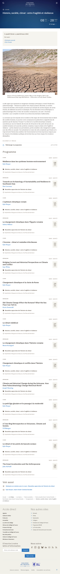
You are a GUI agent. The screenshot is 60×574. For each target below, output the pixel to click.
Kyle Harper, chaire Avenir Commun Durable (19, 489)
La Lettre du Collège (8, 522)
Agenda (5, 513)
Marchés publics (7, 534)
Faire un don (30, 556)
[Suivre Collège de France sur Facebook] (32, 547)
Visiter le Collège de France (10, 537)
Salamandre (36, 518)
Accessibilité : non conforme (43, 570)
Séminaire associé (10, 40)
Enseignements (29, 499)
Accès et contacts (14, 570)
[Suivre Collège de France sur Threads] (39, 547)
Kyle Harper (8, 42)
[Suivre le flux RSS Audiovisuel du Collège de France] (56, 547)
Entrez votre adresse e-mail (11, 550)
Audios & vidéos (7, 515)
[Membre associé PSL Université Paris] (36, 564)
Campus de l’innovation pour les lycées (42, 530)
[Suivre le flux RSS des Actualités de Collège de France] (53, 547)
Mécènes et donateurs (8, 539)
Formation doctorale (8, 530)
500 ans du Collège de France (10, 525)
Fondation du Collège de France (40, 522)
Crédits (33, 570)
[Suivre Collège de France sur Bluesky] (42, 547)
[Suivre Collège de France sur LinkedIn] (46, 547)
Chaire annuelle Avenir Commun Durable (44, 497)
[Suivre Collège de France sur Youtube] (49, 547)
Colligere (35, 520)
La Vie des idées (37, 527)
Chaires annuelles (28, 497)
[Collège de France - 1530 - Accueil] (30, 4)
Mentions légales (25, 570)
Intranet (35, 513)
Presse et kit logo (7, 527)
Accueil (4, 497)
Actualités (5, 520)
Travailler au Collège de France (11, 532)
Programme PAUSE (37, 525)
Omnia (34, 515)
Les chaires (19, 497)
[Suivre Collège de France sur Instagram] (35, 547)
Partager (53, 24)
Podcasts (5, 518)
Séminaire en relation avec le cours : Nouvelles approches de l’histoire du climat (30, 486)
